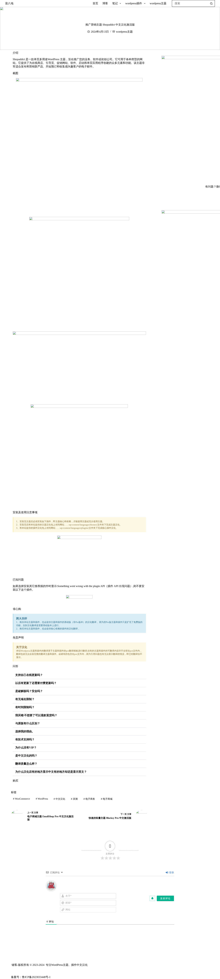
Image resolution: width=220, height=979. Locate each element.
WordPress (42, 799)
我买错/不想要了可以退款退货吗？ (36, 715)
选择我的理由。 (25, 731)
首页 (95, 3)
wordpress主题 (158, 3)
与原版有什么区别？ (27, 723)
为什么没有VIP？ (26, 747)
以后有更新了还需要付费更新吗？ (36, 683)
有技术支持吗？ (25, 739)
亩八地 (9, 3)
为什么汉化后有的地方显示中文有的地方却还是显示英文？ (51, 771)
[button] (79, 675)
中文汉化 (59, 799)
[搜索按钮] (211, 3)
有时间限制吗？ (25, 707)
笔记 (115, 3)
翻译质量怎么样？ (26, 763)
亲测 (74, 799)
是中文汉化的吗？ (26, 755)
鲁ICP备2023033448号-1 (36, 977)
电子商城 (106, 799)
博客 (105, 3)
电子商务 (89, 799)
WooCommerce (21, 799)
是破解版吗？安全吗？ (29, 691)
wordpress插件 (133, 3)
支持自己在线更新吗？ (29, 674)
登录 (171, 872)
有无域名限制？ (25, 699)
